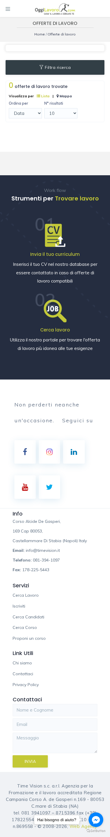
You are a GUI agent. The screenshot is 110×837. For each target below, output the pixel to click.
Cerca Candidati (28, 617)
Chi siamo (22, 663)
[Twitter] (49, 487)
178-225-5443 (35, 569)
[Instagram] (49, 452)
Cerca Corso (25, 627)
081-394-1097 (46, 560)
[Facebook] (25, 452)
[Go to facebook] (96, 819)
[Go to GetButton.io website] (96, 831)
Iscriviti (19, 606)
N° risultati (53, 103)
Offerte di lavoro (62, 34)
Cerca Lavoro (26, 595)
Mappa (65, 96)
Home (40, 34)
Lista (45, 96)
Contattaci (23, 673)
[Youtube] (25, 487)
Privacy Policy (26, 684)
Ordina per (18, 103)
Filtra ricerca (58, 67)
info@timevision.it (43, 550)
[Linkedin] (73, 452)
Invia (30, 761)
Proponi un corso (29, 638)
